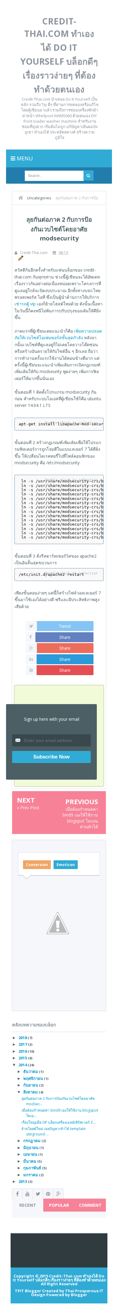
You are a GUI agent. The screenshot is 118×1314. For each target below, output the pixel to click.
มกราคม (31, 1174)
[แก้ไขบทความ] (20, 258)
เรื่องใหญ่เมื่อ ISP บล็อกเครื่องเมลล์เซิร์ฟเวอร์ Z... (58, 1122)
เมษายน (30, 1154)
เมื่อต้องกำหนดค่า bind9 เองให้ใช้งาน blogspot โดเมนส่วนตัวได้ (80, 818)
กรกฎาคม (32, 1140)
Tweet (65, 626)
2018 (23, 1037)
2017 (23, 1044)
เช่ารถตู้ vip (25, 304)
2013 (23, 1181)
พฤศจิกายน (33, 1078)
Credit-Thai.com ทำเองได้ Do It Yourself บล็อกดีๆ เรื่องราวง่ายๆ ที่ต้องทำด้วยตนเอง (59, 1278)
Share (64, 637)
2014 (23, 1065)
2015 (23, 1058)
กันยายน (31, 1085)
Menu (24, 158)
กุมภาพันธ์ (32, 1168)
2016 (23, 1051)
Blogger (79, 1294)
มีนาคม (30, 1161)
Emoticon (66, 864)
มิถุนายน (31, 1147)
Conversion (37, 864)
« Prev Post (28, 807)
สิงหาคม (31, 1092)
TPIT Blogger (28, 1290)
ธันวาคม (31, 1071)
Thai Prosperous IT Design (67, 1292)
